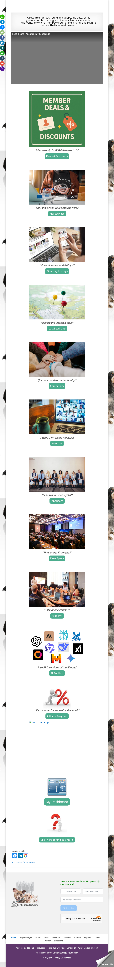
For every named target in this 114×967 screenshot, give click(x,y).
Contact (77, 937)
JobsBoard (57, 501)
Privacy (48, 940)
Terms (97, 937)
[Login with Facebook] (14, 855)
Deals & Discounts (57, 156)
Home (13, 937)
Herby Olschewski (63, 957)
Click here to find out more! (57, 839)
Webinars (56, 937)
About (37, 937)
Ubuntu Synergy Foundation (65, 952)
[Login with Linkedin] (20, 855)
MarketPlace (57, 213)
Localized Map (57, 328)
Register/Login (26, 937)
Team (46, 937)
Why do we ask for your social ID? (23, 862)
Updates (67, 937)
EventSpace (57, 558)
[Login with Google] (25, 855)
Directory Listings (57, 271)
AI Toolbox (57, 673)
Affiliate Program (57, 716)
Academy (57, 615)
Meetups (57, 443)
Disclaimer (58, 940)
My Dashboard (57, 801)
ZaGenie (30, 948)
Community (57, 386)
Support (87, 937)
